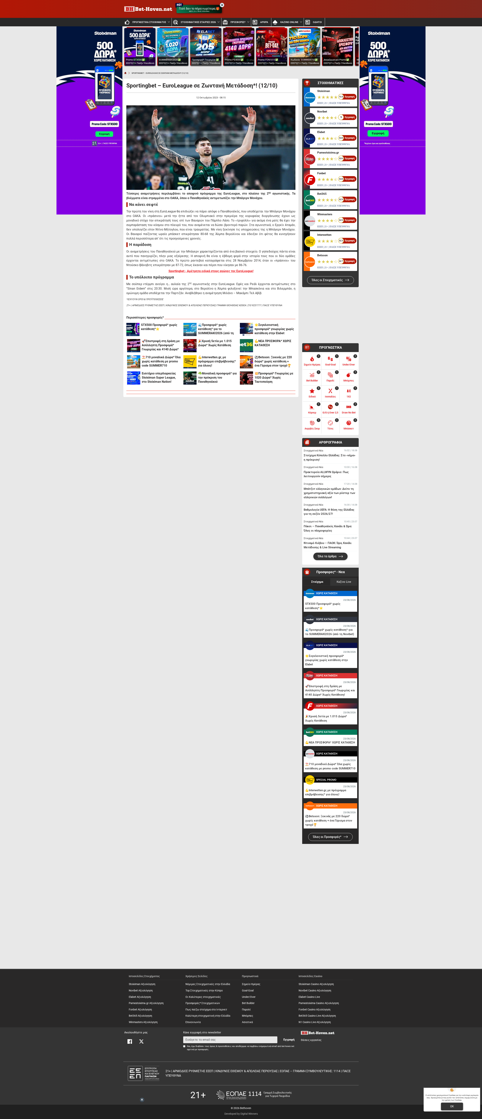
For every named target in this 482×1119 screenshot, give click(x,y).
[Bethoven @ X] (141, 1041)
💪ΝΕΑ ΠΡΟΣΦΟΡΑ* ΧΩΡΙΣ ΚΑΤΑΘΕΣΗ (273, 343)
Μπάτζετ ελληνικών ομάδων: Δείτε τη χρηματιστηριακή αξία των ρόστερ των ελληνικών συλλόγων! (329, 493)
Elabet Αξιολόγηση (140, 997)
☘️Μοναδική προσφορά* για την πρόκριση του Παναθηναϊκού (217, 377)
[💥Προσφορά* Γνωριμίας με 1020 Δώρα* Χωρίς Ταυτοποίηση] (246, 378)
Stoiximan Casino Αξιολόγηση (316, 984)
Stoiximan (323, 91)
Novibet (322, 111)
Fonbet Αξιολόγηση (140, 1009)
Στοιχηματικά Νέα (313, 450)
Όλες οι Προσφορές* (327, 837)
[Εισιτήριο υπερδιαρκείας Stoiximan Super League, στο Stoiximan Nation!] (133, 378)
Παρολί (246, 1009)
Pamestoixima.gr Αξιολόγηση (146, 1003)
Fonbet (321, 173)
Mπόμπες (247, 1015)
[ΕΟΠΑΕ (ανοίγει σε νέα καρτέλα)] (254, 1095)
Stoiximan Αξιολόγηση (142, 984)
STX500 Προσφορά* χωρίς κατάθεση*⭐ (159, 327)
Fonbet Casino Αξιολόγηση (314, 1009)
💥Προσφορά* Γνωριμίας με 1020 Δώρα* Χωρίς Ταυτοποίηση (274, 377)
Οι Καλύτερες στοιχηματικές (203, 997)
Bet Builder (248, 1003)
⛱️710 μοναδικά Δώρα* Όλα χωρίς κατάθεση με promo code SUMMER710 (161, 361)
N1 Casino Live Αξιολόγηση (315, 1022)
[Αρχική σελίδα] (125, 73)
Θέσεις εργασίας (311, 1040)
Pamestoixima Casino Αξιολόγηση (319, 1003)
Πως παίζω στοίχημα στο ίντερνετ (206, 1009)
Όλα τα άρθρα (327, 556)
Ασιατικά (247, 1022)
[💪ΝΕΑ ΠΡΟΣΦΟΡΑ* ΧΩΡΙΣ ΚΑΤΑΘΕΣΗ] (246, 345)
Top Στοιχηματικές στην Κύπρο (204, 990)
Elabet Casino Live (309, 997)
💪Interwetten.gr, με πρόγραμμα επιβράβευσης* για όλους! (217, 361)
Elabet (321, 132)
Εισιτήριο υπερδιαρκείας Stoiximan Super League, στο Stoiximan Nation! (159, 377)
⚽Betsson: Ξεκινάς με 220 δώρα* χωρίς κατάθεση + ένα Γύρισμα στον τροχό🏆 (273, 361)
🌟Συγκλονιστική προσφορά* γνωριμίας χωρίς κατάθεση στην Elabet (274, 329)
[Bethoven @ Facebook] (130, 1041)
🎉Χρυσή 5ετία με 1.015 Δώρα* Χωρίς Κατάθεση (215, 343)
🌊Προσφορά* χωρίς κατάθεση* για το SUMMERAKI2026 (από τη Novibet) (216, 329)
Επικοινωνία (193, 1022)
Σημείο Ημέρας (251, 984)
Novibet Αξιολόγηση (141, 990)
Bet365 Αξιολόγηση (140, 1015)
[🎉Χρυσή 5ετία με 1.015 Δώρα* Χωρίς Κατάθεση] (190, 345)
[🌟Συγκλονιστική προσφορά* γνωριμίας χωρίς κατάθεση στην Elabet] (246, 329)
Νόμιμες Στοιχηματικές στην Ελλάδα (207, 984)
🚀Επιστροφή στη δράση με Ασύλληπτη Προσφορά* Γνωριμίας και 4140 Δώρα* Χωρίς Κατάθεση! (161, 345)
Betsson (322, 255)
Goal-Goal (248, 990)
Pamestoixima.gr (328, 152)
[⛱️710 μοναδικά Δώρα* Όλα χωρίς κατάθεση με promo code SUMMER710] (133, 361)
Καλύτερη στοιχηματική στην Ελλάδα (207, 1015)
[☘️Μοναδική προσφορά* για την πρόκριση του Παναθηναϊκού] (190, 378)
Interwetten (324, 235)
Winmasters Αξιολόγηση (143, 1022)
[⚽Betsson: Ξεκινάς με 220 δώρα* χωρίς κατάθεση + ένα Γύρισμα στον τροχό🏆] (246, 361)
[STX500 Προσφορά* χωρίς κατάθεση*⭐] (133, 329)
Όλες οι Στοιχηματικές (327, 280)
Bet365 (322, 194)
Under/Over (248, 997)
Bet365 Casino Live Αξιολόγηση (317, 1015)
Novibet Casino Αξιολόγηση (315, 990)
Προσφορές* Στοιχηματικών (202, 1003)
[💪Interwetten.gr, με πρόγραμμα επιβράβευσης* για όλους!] (190, 361)
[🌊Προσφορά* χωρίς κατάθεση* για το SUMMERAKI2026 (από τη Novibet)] (190, 329)
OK (452, 1106)
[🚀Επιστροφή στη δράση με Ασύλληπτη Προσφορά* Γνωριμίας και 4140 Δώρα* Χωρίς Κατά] (133, 345)
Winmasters (324, 214)
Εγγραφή (288, 1039)
